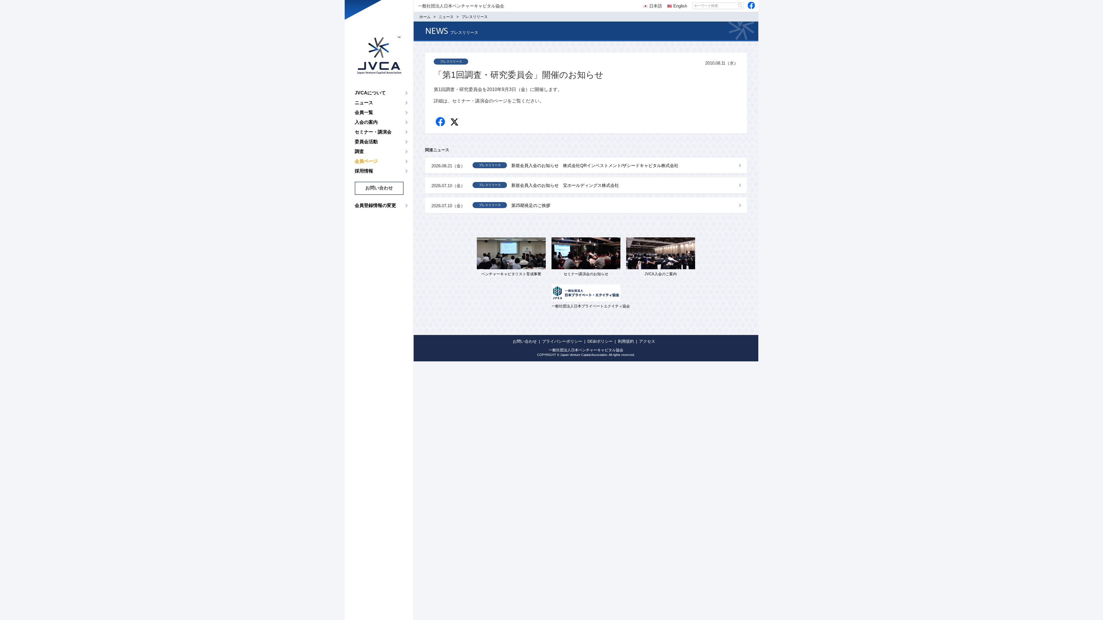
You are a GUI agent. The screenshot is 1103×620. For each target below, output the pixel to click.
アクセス (647, 341)
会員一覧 (364, 112)
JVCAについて (370, 92)
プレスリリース (451, 61)
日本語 (655, 5)
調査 (359, 151)
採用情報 (364, 170)
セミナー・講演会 (373, 131)
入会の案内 (366, 122)
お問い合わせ (379, 187)
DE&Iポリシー (600, 341)
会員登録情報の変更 (375, 205)
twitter (455, 123)
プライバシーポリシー (562, 341)
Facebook (441, 122)
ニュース (364, 102)
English (680, 5)
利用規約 (626, 341)
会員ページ (366, 161)
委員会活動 (366, 141)
